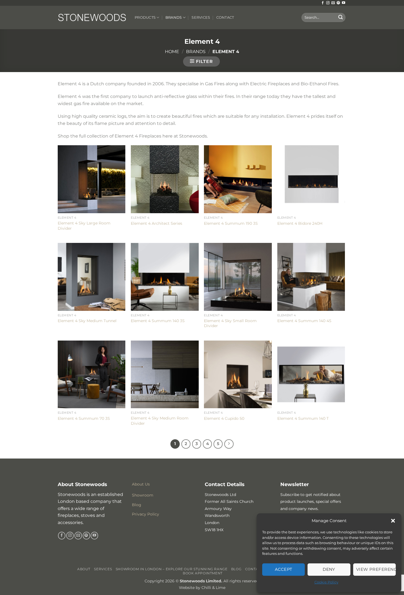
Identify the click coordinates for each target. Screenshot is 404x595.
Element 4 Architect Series (156, 223)
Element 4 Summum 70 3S (84, 418)
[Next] (229, 444)
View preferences (376, 569)
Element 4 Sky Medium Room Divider (160, 421)
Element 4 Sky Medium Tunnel (87, 320)
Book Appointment (203, 573)
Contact (225, 17)
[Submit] (340, 17)
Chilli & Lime (213, 587)
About (83, 569)
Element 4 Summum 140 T (303, 418)
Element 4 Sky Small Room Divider (230, 323)
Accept (283, 569)
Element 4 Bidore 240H (299, 223)
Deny (329, 569)
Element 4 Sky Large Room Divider (84, 226)
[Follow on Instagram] (328, 3)
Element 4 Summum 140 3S (158, 320)
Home (172, 51)
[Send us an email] (333, 3)
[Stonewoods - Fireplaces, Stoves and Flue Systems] (92, 17)
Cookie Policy (326, 582)
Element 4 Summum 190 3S (231, 223)
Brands (173, 17)
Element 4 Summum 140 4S (304, 320)
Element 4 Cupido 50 (224, 418)
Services (201, 17)
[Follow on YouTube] (343, 3)
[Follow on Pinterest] (338, 3)
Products (145, 17)
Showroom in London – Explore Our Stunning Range (172, 569)
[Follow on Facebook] (322, 3)
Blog (236, 569)
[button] (393, 520)
